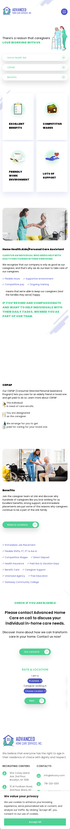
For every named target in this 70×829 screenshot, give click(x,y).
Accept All (35, 822)
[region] (35, 810)
